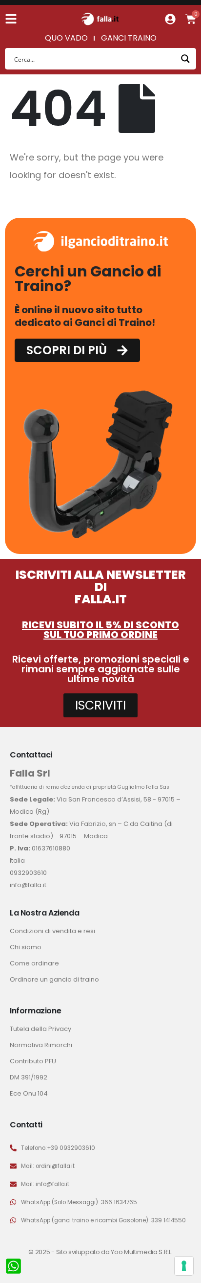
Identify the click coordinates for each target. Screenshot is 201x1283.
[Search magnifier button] (185, 59)
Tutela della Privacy (40, 1028)
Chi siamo (25, 947)
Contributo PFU (33, 1061)
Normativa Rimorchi (41, 1045)
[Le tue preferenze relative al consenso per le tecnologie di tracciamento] (184, 1266)
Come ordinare (34, 963)
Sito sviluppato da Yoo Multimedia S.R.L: (114, 1252)
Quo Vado (66, 38)
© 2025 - (42, 1252)
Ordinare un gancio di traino (54, 979)
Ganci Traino (129, 38)
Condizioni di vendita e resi (52, 931)
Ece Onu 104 (29, 1093)
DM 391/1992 (28, 1077)
